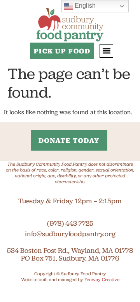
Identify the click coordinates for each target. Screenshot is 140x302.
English (84, 5)
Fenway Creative (101, 279)
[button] (106, 51)
